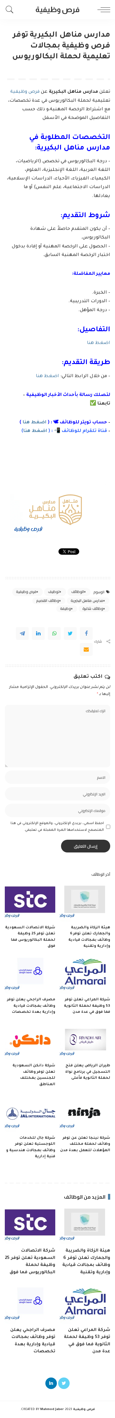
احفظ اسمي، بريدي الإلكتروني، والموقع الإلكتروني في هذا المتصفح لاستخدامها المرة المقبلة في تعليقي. (57, 827)
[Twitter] (70, 633)
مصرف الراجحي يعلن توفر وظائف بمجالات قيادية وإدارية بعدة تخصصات (31, 1006)
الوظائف (77, 591)
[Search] (11, 9)
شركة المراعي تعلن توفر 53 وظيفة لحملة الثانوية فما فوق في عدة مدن (87, 1006)
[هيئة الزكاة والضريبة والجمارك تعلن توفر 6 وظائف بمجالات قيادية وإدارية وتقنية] (85, 903)
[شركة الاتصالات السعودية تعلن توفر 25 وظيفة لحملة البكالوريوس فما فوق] (30, 903)
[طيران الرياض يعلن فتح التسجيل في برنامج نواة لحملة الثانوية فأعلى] (85, 1041)
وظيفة (65, 608)
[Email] (86, 649)
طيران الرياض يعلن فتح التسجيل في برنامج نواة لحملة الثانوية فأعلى (87, 1072)
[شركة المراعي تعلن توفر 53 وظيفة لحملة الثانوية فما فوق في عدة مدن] (85, 975)
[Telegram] (22, 633)
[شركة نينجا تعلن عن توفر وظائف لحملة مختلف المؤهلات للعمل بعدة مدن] (85, 1113)
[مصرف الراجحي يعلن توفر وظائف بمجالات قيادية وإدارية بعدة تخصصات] (30, 975)
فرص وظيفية (25, 92)
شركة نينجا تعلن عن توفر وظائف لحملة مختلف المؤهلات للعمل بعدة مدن (85, 1144)
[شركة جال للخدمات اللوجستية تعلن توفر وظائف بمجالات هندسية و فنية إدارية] (30, 1113)
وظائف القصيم (47, 600)
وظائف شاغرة (92, 608)
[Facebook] (86, 633)
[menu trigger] (102, 9)
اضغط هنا (98, 343)
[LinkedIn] (51, 1383)
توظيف (53, 591)
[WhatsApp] (54, 633)
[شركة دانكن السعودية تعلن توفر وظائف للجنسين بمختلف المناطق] (30, 1041)
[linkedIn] (38, 633)
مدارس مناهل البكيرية (87, 600)
